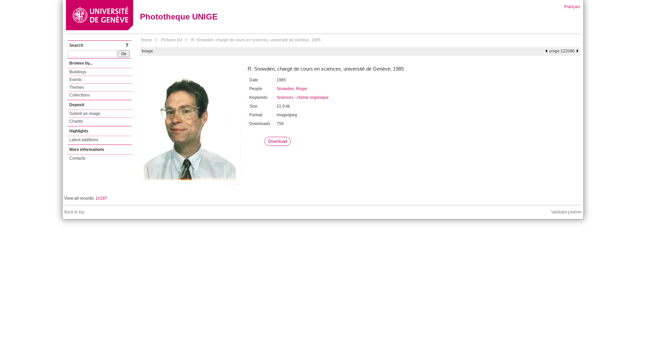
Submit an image (84, 113)
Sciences (285, 97)
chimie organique (313, 97)
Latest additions (83, 139)
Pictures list (171, 40)
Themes (76, 87)
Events (75, 79)
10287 (101, 198)
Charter (76, 121)
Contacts (77, 158)
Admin (576, 212)
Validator (559, 212)
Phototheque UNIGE (179, 16)
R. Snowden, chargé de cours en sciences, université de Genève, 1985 (256, 40)
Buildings (77, 72)
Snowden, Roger (292, 88)
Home (146, 40)
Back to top (74, 212)
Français (572, 6)
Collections (79, 95)
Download (277, 141)
